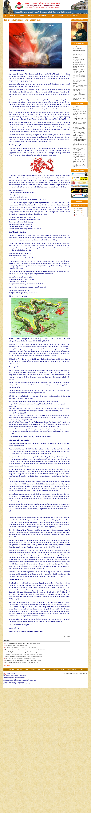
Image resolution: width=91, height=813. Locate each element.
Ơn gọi (22, 16)
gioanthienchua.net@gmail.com (24, 683)
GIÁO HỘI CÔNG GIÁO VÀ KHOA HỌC (20, 658)
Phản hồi (67, 636)
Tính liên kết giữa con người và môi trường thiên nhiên (23, 652)
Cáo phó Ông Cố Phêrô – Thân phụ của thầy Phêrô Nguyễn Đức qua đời (79, 134)
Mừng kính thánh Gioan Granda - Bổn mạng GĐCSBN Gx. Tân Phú (78, 61)
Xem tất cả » (7, 665)
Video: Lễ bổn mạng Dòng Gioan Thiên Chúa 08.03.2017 (79, 82)
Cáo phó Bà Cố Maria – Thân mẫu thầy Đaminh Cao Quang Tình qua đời (79, 118)
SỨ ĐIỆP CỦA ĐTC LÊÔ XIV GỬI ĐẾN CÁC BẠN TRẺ (23, 656)
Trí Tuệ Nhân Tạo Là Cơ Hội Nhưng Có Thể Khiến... (23, 660)
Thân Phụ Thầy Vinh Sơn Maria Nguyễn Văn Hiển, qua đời (79, 156)
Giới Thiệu (12, 16)
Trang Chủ (5, 16)
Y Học (52, 16)
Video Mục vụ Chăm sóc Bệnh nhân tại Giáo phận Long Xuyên (79, 56)
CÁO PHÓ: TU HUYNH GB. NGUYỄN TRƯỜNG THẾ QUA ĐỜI (79, 124)
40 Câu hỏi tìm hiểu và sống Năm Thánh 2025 (21, 662)
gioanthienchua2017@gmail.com (27, 680)
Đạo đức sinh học (72, 16)
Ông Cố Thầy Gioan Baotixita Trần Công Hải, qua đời (80, 144)
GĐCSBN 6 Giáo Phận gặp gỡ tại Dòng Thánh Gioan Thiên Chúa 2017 (79, 71)
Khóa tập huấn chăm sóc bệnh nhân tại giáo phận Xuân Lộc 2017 (79, 66)
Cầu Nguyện (42, 16)
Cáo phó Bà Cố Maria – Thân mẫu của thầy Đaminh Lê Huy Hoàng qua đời (79, 139)
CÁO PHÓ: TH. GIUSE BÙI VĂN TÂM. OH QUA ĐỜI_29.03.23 (79, 108)
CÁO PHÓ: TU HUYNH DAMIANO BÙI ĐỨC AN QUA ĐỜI (80, 129)
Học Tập (60, 16)
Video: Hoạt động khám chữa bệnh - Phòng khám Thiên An (79, 94)
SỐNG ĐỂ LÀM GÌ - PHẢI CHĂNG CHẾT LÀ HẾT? (22, 643)
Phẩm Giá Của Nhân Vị (16, 645)
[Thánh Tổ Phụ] (79, 31)
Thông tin (31, 16)
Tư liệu (80, 669)
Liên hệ (62, 669)
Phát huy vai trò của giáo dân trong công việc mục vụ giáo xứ (25, 650)
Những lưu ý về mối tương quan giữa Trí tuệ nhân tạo (23, 654)
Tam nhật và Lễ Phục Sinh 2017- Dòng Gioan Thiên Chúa (79, 77)
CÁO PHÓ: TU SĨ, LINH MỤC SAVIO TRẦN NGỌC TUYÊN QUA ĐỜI (79, 113)
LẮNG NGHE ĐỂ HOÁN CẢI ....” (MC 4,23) (20, 647)
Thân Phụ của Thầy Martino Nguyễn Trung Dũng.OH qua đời (79, 161)
